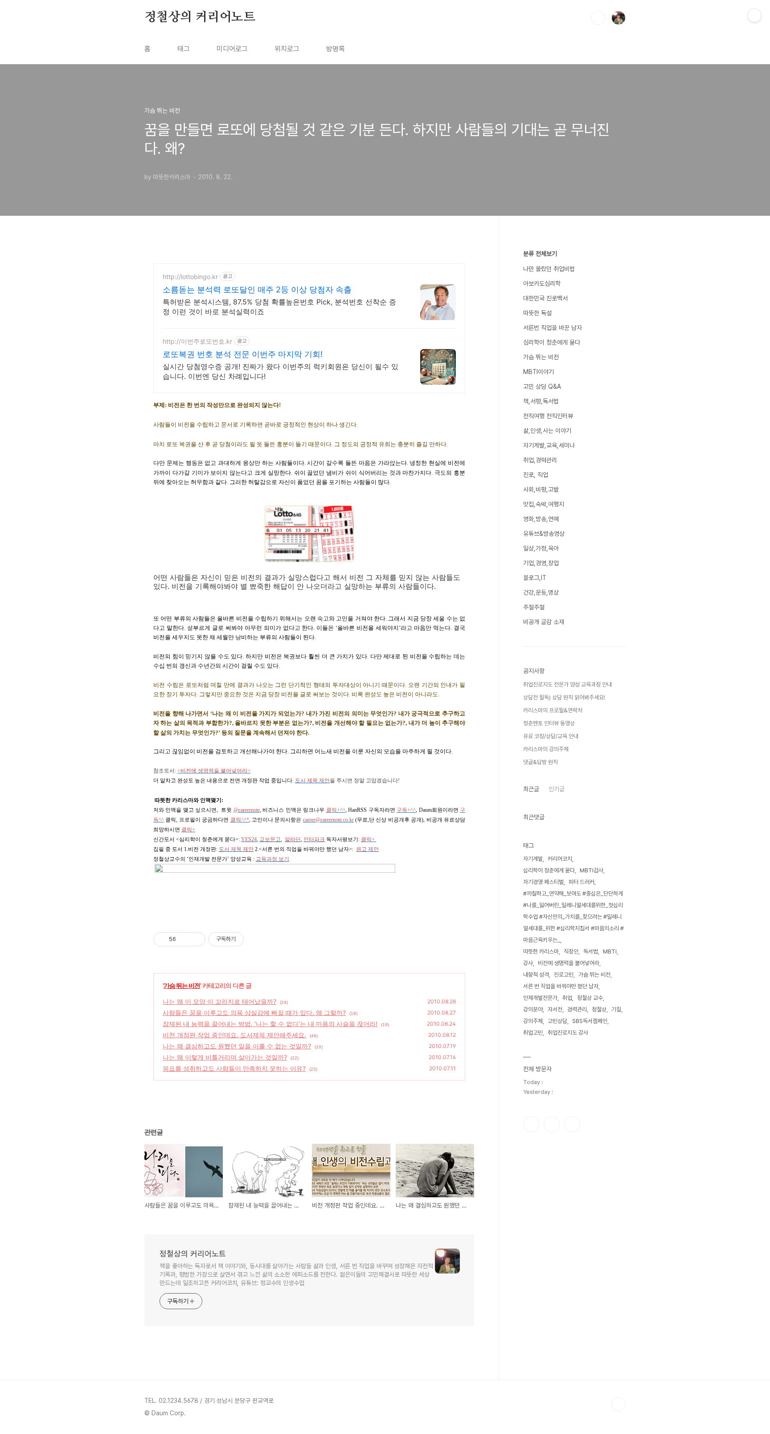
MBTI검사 (591, 870)
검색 (598, 18)
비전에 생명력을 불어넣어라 (568, 963)
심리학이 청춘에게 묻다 (551, 342)
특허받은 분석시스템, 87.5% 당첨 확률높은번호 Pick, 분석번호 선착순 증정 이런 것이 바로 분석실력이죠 (279, 306)
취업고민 (533, 1032)
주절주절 (534, 607)
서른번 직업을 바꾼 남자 (552, 327)
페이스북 (531, 1124)
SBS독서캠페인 (589, 1021)
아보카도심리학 (542, 283)
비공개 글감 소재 (543, 621)
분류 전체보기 (540, 253)
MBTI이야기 (538, 371)
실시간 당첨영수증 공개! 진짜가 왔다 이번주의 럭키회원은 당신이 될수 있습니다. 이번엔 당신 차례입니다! (280, 371)
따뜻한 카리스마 (541, 951)
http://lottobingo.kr (190, 276)
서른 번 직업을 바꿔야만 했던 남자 (560, 986)
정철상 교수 (590, 997)
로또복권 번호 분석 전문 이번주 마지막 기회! (243, 354)
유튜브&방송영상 (544, 533)
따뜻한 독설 (537, 312)
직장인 (571, 951)
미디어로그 (232, 49)
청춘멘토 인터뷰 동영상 (549, 723)
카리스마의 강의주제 (546, 749)
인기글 (557, 789)
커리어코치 (560, 858)
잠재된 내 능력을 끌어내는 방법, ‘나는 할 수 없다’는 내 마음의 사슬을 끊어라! (270, 1023)
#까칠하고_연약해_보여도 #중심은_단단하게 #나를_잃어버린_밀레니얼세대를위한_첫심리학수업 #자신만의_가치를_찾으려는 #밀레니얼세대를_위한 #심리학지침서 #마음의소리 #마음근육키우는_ (573, 916)
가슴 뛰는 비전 (182, 985)
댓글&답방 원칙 (540, 762)
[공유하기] (184, 939)
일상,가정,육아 (541, 548)
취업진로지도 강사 (568, 1032)
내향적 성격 (536, 974)
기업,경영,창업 (541, 563)
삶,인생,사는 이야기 (547, 430)
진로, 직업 (535, 474)
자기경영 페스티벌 (543, 882)
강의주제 (533, 1021)
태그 (183, 49)
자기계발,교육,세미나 (549, 445)
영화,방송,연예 (541, 518)
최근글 (531, 789)
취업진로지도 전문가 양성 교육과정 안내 (567, 684)
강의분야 (533, 1009)
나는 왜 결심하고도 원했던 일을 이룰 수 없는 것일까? (237, 1046)
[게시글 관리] (195, 939)
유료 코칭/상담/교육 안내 (550, 736)
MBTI (610, 951)
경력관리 (577, 1009)
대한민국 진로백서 (545, 298)
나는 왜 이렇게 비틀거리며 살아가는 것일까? (225, 1057)
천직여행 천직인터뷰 (548, 415)
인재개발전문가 (540, 997)
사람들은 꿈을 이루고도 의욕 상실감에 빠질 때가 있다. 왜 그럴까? (254, 1012)
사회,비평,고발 (541, 489)
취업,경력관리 (540, 460)
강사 (528, 963)
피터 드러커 (581, 882)
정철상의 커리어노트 (199, 17)
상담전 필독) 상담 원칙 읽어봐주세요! (564, 697)
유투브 (572, 1124)
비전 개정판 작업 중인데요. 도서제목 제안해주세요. (234, 1035)
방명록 (335, 49)
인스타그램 (552, 1124)
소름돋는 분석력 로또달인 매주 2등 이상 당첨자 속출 (257, 289)
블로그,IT (534, 577)
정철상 (599, 1009)
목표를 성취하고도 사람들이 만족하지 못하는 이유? (234, 1068)
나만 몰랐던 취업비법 (549, 268)
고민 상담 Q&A (542, 386)
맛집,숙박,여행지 (543, 504)
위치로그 (286, 49)
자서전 (555, 1009)
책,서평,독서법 (541, 401)
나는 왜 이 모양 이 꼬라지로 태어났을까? (219, 1001)
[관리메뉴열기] (754, 15)
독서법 (590, 951)
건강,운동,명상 (541, 592)
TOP (618, 1404)
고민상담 (557, 1021)
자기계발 (533, 858)
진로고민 (563, 974)
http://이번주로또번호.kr (197, 341)
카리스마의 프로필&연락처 (552, 710)
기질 (616, 1009)
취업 (567, 997)
